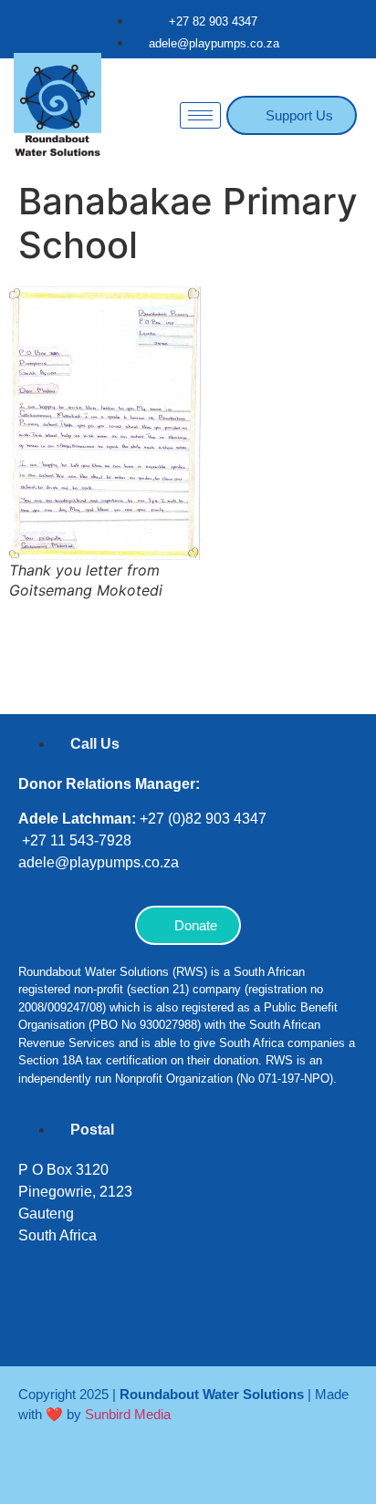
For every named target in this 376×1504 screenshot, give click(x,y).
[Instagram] (96, 1320)
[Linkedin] (150, 1320)
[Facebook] (41, 1320)
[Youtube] (205, 1320)
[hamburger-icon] (200, 115)
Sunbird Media (128, 1414)
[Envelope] (260, 1320)
